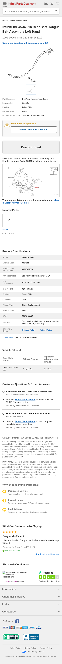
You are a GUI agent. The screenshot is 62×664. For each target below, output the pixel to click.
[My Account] (52, 3)
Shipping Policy (28, 330)
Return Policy (46, 330)
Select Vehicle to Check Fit (33, 129)
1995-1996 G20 (16, 457)
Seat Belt (51, 444)
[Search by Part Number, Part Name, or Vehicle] (56, 11)
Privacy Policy (46, 648)
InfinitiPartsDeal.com (11, 462)
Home (5, 21)
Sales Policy (15, 648)
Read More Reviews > (49, 554)
